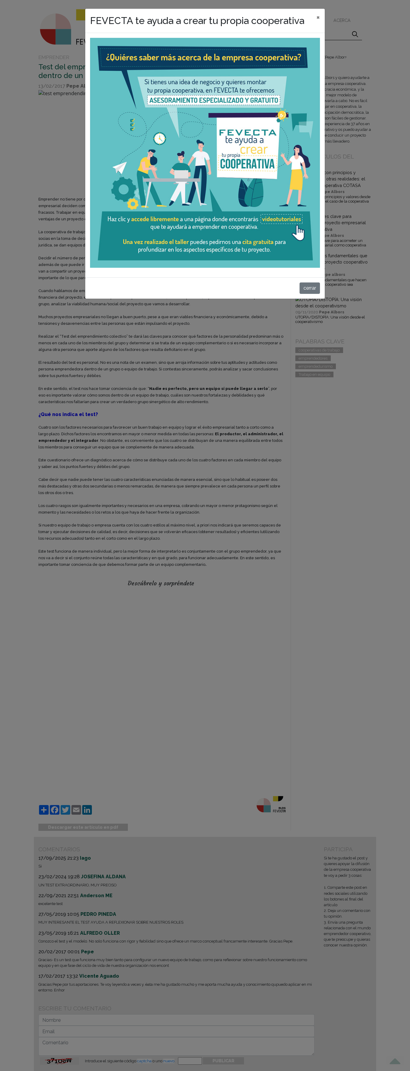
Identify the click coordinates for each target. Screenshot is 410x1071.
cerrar (309, 288)
